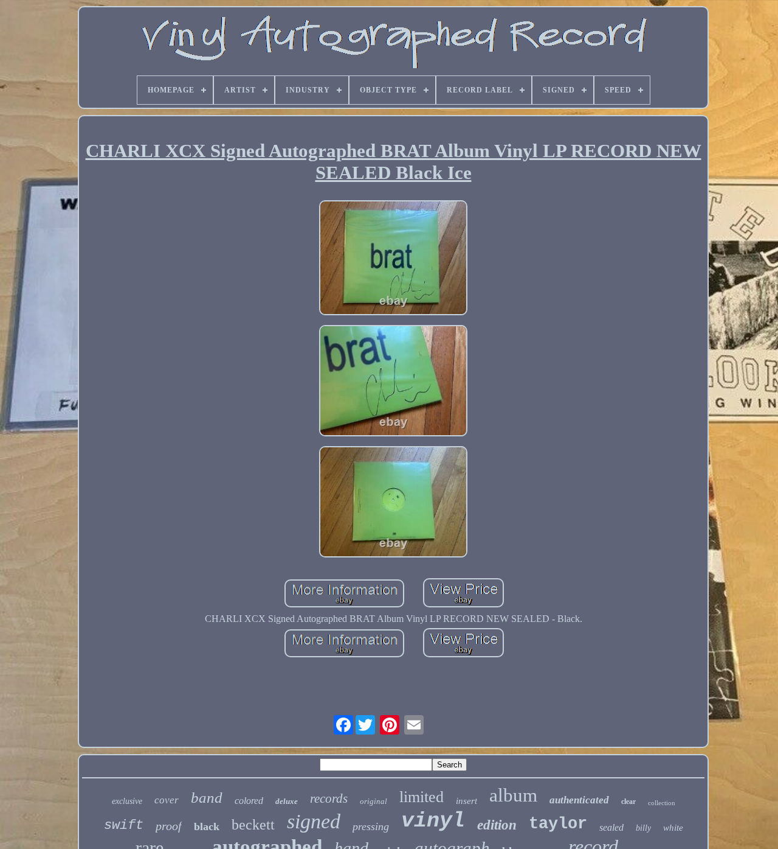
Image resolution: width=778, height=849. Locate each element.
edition (497, 825)
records (329, 798)
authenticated (579, 800)
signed (313, 821)
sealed (611, 827)
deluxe (286, 801)
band (206, 797)
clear (628, 801)
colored (249, 800)
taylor (558, 824)
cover (166, 800)
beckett (253, 825)
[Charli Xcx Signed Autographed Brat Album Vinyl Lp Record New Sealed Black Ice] (393, 259)
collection (661, 802)
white (673, 828)
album (513, 795)
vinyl (433, 821)
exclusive (127, 801)
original (373, 801)
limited (421, 797)
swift (123, 825)
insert (466, 801)
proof (169, 826)
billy (643, 828)
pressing (371, 826)
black (206, 826)
